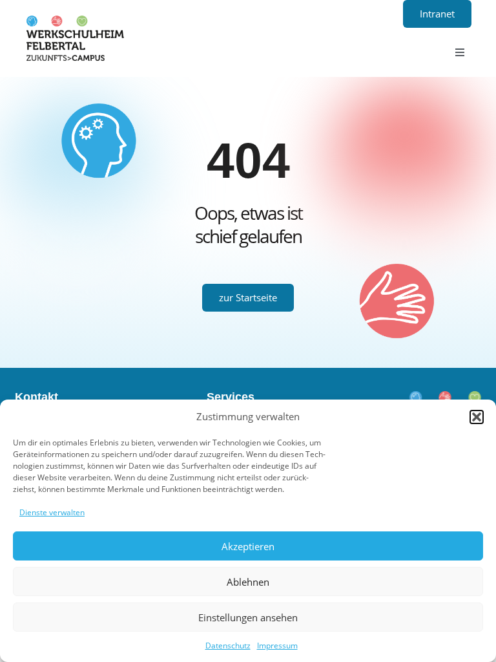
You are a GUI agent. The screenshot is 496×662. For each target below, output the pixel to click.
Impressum (277, 645)
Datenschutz (228, 645)
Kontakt (36, 396)
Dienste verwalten (52, 512)
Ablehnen (248, 581)
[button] (476, 417)
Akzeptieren (248, 546)
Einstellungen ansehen (248, 617)
